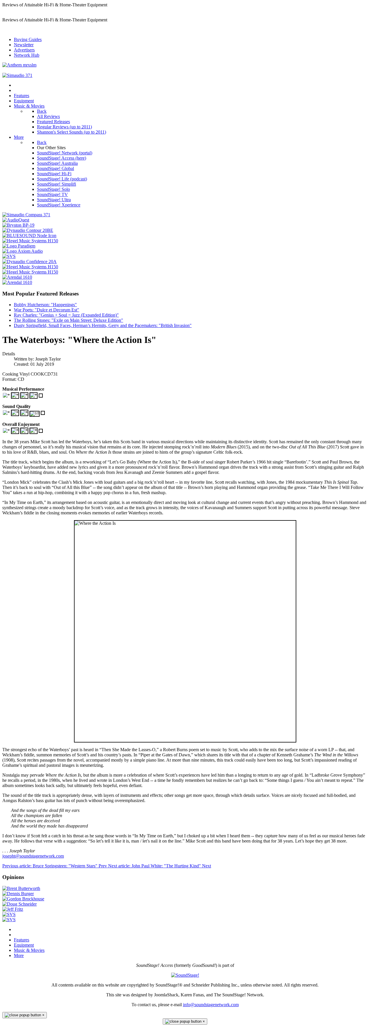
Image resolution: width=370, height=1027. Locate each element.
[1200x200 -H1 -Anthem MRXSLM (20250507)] (19, 64)
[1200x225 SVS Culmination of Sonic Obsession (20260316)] (9, 919)
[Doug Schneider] (19, 904)
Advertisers (24, 49)
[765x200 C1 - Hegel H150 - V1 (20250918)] (30, 266)
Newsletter (24, 44)
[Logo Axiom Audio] (22, 251)
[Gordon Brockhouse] (23, 898)
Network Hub (26, 55)
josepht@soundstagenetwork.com (33, 856)
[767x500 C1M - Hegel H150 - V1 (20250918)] (30, 271)
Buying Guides (28, 39)
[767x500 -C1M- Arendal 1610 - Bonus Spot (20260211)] (17, 282)
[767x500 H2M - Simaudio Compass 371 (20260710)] (26, 214)
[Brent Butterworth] (21, 888)
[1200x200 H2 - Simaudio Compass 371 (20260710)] (17, 75)
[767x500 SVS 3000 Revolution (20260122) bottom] (9, 914)
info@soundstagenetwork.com (211, 1004)
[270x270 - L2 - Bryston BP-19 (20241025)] (18, 225)
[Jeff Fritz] (12, 909)
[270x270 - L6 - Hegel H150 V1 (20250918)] (30, 240)
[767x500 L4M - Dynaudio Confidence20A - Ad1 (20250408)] (29, 261)
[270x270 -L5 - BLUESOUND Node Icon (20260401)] (29, 235)
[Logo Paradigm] (18, 245)
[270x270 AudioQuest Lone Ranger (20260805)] (15, 219)
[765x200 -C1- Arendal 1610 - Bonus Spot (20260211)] (17, 277)
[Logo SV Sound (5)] (9, 256)
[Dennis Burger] (18, 893)
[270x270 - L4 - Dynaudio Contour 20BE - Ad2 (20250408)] (27, 230)
